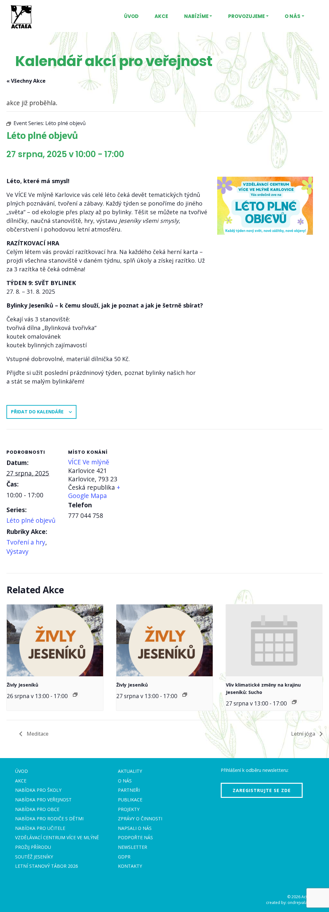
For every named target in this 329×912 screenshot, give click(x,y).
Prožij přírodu (33, 847)
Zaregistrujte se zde (262, 790)
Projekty (128, 809)
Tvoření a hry (25, 542)
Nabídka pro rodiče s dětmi (49, 818)
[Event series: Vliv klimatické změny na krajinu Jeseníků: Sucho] (294, 702)
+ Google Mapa (94, 491)
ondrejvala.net (301, 902)
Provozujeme (246, 16)
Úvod (131, 16)
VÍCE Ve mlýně (88, 462)
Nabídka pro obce (37, 809)
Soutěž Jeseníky (34, 857)
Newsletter (132, 847)
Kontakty (130, 866)
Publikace (130, 800)
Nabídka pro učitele (40, 828)
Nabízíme (196, 16)
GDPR (124, 857)
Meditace (37, 733)
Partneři (129, 790)
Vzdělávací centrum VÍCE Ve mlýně (57, 837)
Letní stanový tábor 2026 (46, 866)
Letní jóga (303, 733)
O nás (292, 16)
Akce (161, 16)
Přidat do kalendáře (37, 412)
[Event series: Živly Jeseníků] (75, 695)
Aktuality (130, 771)
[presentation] (55, 640)
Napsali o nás (135, 828)
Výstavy (17, 551)
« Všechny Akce (26, 80)
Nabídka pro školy (38, 790)
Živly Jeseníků (22, 685)
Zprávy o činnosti (140, 818)
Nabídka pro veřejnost (43, 800)
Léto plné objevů (31, 520)
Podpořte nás (135, 837)
